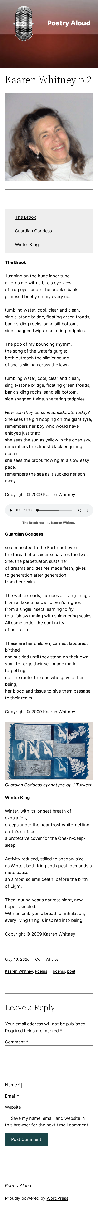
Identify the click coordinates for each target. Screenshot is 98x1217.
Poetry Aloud (68, 23)
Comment (16, 1041)
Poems (41, 971)
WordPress (57, 1198)
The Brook (25, 217)
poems (59, 971)
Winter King (27, 244)
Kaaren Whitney (19, 971)
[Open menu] (8, 50)
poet (71, 971)
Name (12, 1084)
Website (13, 1107)
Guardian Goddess (33, 230)
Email (12, 1095)
